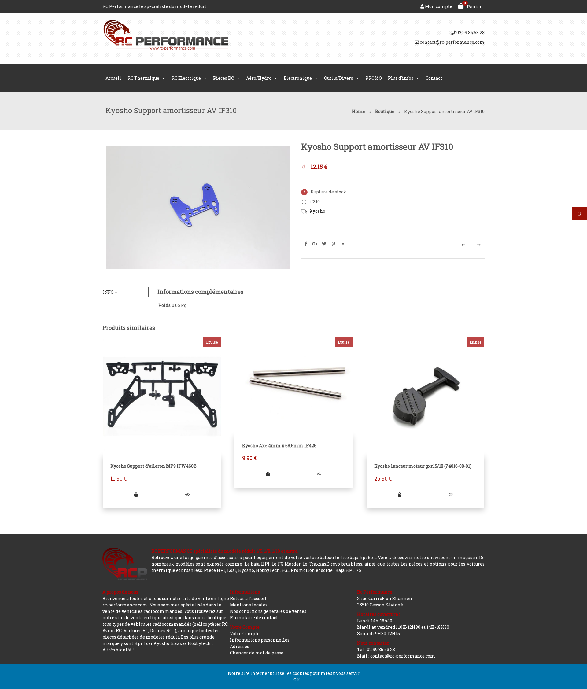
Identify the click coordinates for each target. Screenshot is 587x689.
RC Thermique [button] (143, 78)
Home (358, 111)
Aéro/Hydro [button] (258, 78)
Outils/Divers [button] (338, 78)
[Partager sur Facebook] (305, 244)
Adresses (239, 646)
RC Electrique (186, 78)
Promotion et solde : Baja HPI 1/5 (326, 570)
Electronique (298, 78)
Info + (109, 292)
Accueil (113, 78)
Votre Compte (245, 633)
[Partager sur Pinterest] (333, 244)
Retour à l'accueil (248, 598)
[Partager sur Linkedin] (342, 244)
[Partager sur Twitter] (324, 244)
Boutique (384, 111)
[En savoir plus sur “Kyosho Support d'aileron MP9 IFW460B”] (136, 494)
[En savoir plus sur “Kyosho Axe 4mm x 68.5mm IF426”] (268, 474)
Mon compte (438, 6)
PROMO (373, 78)
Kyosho (317, 211)
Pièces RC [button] (223, 78)
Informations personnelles (260, 640)
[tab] (125, 292)
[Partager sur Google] (314, 244)
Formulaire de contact (254, 618)
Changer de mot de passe (256, 653)
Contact (434, 78)
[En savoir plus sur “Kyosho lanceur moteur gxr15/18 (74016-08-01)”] (400, 494)
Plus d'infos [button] (400, 78)
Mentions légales (249, 605)
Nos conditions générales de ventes (268, 611)
